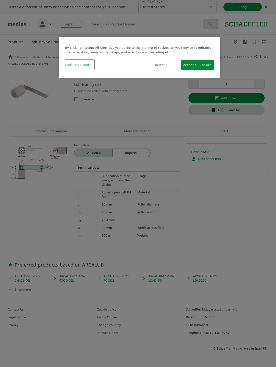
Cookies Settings (78, 65)
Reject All (162, 65)
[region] (139, 57)
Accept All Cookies (197, 65)
